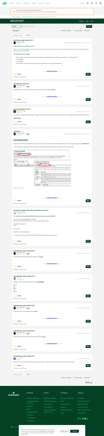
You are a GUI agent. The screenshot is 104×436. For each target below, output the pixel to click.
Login (87, 21)
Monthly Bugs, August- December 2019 (23, 40)
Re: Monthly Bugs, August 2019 (21, 83)
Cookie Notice (50, 431)
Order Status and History (50, 401)
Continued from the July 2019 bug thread (23, 46)
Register (81, 21)
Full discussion (20, 139)
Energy (28, 409)
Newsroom (63, 407)
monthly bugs (16, 131)
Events (62, 413)
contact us (43, 12)
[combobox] (53, 26)
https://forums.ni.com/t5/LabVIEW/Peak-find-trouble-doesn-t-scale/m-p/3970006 (35, 216)
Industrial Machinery (32, 412)
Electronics (30, 406)
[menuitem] (12, 3)
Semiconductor (31, 418)
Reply (88, 74)
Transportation (31, 420)
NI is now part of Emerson (67, 398)
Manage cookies (64, 431)
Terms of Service (48, 407)
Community (18, 17)
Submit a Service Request (84, 410)
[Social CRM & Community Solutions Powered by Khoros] (89, 382)
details (53, 89)
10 (17, 368)
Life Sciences (30, 415)
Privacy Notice (42, 431)
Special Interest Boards (39, 17)
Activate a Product (82, 407)
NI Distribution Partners (50, 398)
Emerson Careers (65, 404)
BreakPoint (49, 17)
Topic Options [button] (16, 30)
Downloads (81, 398)
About (62, 401)
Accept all (74, 431)
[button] (14, 74)
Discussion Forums (26, 17)
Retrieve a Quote (48, 404)
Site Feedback (81, 413)
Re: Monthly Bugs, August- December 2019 (24, 251)
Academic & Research (32, 398)
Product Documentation (84, 401)
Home (13, 17)
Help (92, 21)
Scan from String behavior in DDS (21, 109)
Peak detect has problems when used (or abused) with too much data (30, 210)
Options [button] (88, 42)
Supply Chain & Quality (67, 410)
